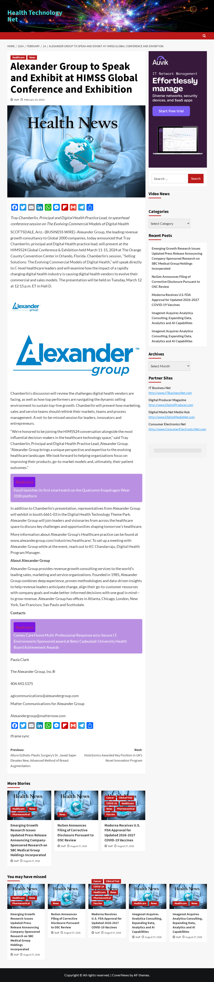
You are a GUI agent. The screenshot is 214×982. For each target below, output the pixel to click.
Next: (113, 755)
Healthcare (18, 57)
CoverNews (120, 975)
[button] (204, 35)
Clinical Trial (125, 798)
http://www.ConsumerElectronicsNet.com (177, 429)
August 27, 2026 (31, 861)
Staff (16, 99)
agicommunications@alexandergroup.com (44, 695)
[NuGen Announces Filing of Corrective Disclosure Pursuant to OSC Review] (76, 805)
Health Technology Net (34, 16)
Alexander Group (90, 232)
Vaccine (110, 814)
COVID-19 (111, 803)
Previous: (43, 758)
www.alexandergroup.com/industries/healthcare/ (50, 540)
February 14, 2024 (34, 99)
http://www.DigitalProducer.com (171, 405)
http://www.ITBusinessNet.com (170, 393)
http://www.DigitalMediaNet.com (172, 417)
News (32, 57)
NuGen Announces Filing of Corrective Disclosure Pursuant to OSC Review (75, 833)
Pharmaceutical (21, 814)
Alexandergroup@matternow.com (38, 715)
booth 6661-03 (45, 514)
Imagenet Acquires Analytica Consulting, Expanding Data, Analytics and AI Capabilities (172, 318)
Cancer (110, 798)
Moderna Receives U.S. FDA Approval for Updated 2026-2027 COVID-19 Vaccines (122, 833)
